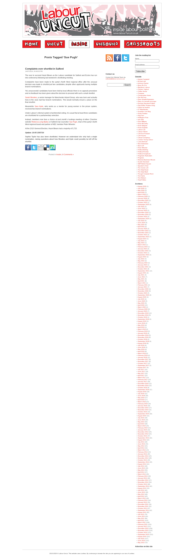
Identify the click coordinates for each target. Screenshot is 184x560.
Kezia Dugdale (143, 127)
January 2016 (142, 405)
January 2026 (142, 198)
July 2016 (141, 393)
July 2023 (141, 240)
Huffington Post (143, 117)
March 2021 (142, 283)
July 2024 (141, 220)
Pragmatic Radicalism (145, 156)
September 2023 (143, 236)
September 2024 (143, 218)
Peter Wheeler (142, 147)
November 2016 (143, 385)
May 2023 (141, 242)
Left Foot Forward (144, 133)
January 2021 (142, 287)
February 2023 (143, 247)
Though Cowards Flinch (146, 174)
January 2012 (142, 502)
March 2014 (142, 450)
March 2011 (142, 522)
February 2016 (143, 403)
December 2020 (143, 289)
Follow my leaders (144, 107)
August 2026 (142, 186)
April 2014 (141, 448)
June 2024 (141, 222)
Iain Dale (141, 119)
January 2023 (142, 249)
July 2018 (141, 345)
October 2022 (142, 253)
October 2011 (142, 508)
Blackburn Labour (144, 87)
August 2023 (142, 238)
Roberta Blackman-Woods (146, 160)
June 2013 (141, 468)
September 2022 (143, 255)
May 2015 (141, 422)
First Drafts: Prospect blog (146, 105)
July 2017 (141, 369)
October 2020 (142, 293)
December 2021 (143, 267)
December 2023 (143, 230)
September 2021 (143, 271)
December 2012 (143, 480)
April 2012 (141, 496)
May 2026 (141, 190)
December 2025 (143, 200)
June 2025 (141, 208)
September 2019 (143, 319)
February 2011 (142, 524)
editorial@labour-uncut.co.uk (115, 79)
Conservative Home (144, 95)
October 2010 (142, 532)
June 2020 (141, 301)
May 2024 (141, 224)
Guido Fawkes (142, 113)
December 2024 (143, 212)
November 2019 (143, 315)
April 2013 (141, 472)
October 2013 (142, 460)
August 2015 (142, 416)
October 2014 (142, 436)
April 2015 (141, 424)
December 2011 (143, 504)
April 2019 (141, 327)
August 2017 (142, 367)
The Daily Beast (143, 170)
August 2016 (142, 391)
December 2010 (143, 528)
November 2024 (143, 214)
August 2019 (142, 321)
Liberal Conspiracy (144, 137)
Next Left (141, 145)
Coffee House (142, 91)
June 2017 (141, 371)
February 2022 (143, 263)
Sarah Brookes (31, 97)
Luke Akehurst (142, 141)
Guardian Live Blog (144, 111)
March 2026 (142, 194)
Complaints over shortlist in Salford (44, 69)
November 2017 (143, 361)
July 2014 (141, 442)
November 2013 (143, 458)
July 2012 (141, 490)
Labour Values (142, 131)
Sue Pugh (73, 122)
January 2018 (142, 357)
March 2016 (142, 401)
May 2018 (141, 349)
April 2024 (141, 226)
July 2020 (141, 299)
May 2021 (141, 279)
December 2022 (143, 251)
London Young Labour (145, 139)
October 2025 (142, 202)
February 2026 (143, 196)
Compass (141, 93)
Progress (141, 158)
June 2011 (141, 516)
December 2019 (143, 313)
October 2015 (142, 412)
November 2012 (143, 482)
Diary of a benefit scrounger (147, 101)
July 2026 (141, 188)
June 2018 (141, 347)
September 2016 (143, 389)
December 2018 (143, 335)
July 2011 (141, 514)
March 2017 (142, 377)
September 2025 (143, 204)
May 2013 (141, 470)
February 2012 (143, 500)
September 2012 (143, 486)
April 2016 (141, 399)
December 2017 (143, 359)
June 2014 (141, 444)
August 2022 (142, 257)
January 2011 (142, 526)
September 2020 (143, 295)
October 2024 (142, 216)
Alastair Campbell (143, 79)
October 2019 (142, 317)
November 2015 (143, 410)
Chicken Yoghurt (143, 89)
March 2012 (142, 498)
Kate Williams (142, 121)
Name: (137, 58)
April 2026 (141, 192)
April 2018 (141, 351)
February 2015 (143, 428)
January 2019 (142, 333)
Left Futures (142, 135)
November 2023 (143, 232)
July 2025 (141, 206)
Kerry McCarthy (143, 123)
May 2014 (141, 446)
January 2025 (142, 210)
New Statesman (143, 143)
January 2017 (142, 381)
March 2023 (142, 245)
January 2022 (142, 265)
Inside (58, 155)
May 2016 (141, 397)
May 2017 (141, 373)
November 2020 (143, 291)
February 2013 (143, 476)
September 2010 (143, 534)
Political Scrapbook (144, 154)
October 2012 (142, 484)
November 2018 (143, 337)
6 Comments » (68, 155)
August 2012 (142, 488)
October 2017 (142, 363)
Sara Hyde (39, 106)
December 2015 (143, 408)
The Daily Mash (143, 172)
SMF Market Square (144, 164)
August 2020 (142, 297)
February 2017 (143, 379)
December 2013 (143, 456)
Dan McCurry (142, 97)
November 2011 (143, 506)
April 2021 (141, 281)
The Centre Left (143, 168)
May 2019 (141, 325)
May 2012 (141, 494)
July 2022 (141, 259)
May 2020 (141, 303)
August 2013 (142, 464)
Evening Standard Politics (146, 103)
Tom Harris (141, 176)
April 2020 (141, 305)
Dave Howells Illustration (146, 99)
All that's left (142, 81)
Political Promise (143, 152)
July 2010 (141, 538)
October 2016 (142, 387)
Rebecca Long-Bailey (40, 122)
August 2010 (142, 536)
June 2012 (141, 492)
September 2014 (143, 438)
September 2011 (143, 510)
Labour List (141, 129)
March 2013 (142, 474)
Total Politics (142, 180)
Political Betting (143, 149)
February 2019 (143, 331)
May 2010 (141, 542)
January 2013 (142, 478)
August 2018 (142, 343)
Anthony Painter (143, 83)
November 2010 (143, 530)
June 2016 (141, 395)
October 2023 (142, 234)
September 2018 (143, 341)
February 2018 (143, 355)
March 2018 (142, 353)
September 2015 (143, 414)
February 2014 (143, 452)
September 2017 (143, 365)
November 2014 (143, 434)
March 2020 (142, 307)
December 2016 (143, 383)
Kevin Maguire (142, 125)
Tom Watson (142, 178)
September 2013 (143, 462)
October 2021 (142, 269)
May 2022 (141, 261)
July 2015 (141, 418)
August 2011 (142, 512)
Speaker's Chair (143, 166)
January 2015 (142, 430)
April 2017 (141, 375)
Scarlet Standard (143, 162)
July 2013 (141, 466)
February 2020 (143, 309)
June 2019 (141, 323)
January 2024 (142, 228)
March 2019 (142, 329)
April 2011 (141, 520)
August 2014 (142, 440)
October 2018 (142, 339)
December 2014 (143, 432)
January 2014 (142, 454)
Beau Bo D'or (142, 85)
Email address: (140, 64)
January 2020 (142, 311)
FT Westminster (143, 109)
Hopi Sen (141, 115)
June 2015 (141, 420)
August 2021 (142, 273)
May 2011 (141, 518)
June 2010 (141, 540)
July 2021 (141, 275)
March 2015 (142, 426)
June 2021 (141, 277)
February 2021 (143, 285)
